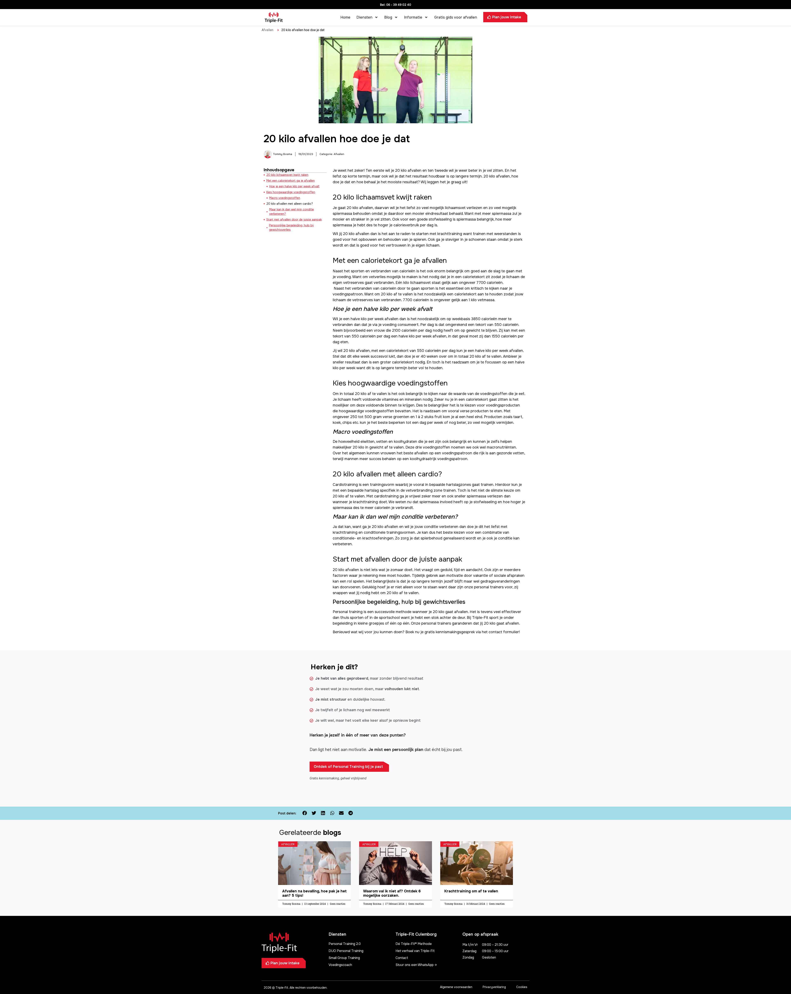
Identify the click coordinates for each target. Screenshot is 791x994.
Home (345, 17)
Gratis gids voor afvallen (455, 17)
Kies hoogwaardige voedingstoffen (290, 192)
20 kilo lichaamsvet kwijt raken (287, 175)
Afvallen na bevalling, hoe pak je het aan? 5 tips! (314, 893)
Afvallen (267, 30)
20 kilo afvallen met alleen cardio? (289, 204)
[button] (304, 813)
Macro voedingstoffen (284, 198)
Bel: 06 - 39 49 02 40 (395, 5)
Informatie (413, 17)
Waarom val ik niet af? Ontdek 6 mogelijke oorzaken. (392, 893)
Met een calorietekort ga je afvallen (290, 180)
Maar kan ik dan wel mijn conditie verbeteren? (291, 212)
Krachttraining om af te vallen (471, 891)
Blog (388, 17)
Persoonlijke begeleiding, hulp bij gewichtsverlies (291, 227)
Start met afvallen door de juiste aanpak (294, 219)
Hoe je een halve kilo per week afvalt (294, 186)
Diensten (364, 17)
